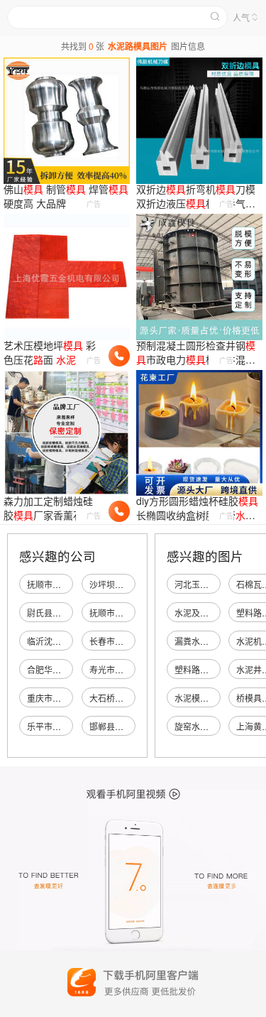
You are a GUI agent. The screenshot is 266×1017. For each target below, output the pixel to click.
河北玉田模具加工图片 (217, 584)
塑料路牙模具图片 (208, 669)
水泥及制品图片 (204, 613)
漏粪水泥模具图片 (208, 641)
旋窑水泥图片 (200, 726)
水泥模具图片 (200, 698)
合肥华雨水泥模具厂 (65, 669)
